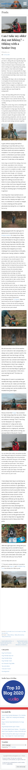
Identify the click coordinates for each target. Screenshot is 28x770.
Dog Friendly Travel (10, 631)
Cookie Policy (10, 763)
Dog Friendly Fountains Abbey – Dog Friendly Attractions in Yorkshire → (22, 642)
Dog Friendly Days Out (7, 655)
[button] (25, 3)
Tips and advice (4, 633)
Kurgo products (6, 235)
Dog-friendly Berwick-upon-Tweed (10, 726)
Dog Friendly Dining (7, 658)
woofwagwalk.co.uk (10, 3)
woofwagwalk (6, 54)
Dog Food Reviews (6, 653)
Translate (13, 747)
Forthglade (16, 299)
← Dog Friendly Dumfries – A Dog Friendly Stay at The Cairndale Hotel (7, 642)
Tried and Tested (6, 668)
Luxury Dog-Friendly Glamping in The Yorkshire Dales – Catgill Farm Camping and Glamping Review (14, 717)
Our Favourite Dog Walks (20, 631)
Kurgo (14, 413)
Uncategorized (5, 671)
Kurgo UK (11, 566)
